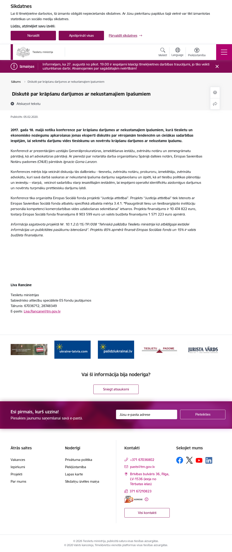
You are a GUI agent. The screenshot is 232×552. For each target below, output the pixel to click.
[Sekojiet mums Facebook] (179, 460)
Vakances (18, 460)
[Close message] (217, 66)
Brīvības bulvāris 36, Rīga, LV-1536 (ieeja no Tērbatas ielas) (149, 479)
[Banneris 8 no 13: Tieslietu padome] (159, 349)
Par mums (18, 481)
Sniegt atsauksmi (116, 389)
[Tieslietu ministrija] (34, 52)
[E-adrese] (133, 499)
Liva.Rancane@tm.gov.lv (42, 311)
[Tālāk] (214, 349)
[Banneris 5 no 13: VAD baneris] (29, 349)
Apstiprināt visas (81, 35)
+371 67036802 (142, 460)
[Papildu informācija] (146, 499)
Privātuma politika (78, 460)
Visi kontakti (147, 513)
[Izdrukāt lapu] (215, 92)
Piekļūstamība (75, 467)
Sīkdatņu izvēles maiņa (82, 481)
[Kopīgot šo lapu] (215, 103)
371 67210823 (141, 491)
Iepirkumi (18, 467)
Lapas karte (74, 474)
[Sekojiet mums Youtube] (199, 460)
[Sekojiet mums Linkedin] (208, 460)
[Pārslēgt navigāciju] (224, 52)
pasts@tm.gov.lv (142, 467)
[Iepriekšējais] (18, 349)
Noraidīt (33, 35)
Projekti (16, 474)
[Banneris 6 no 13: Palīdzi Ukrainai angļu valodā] (72, 349)
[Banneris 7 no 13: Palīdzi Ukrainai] (116, 349)
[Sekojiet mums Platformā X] (189, 460)
